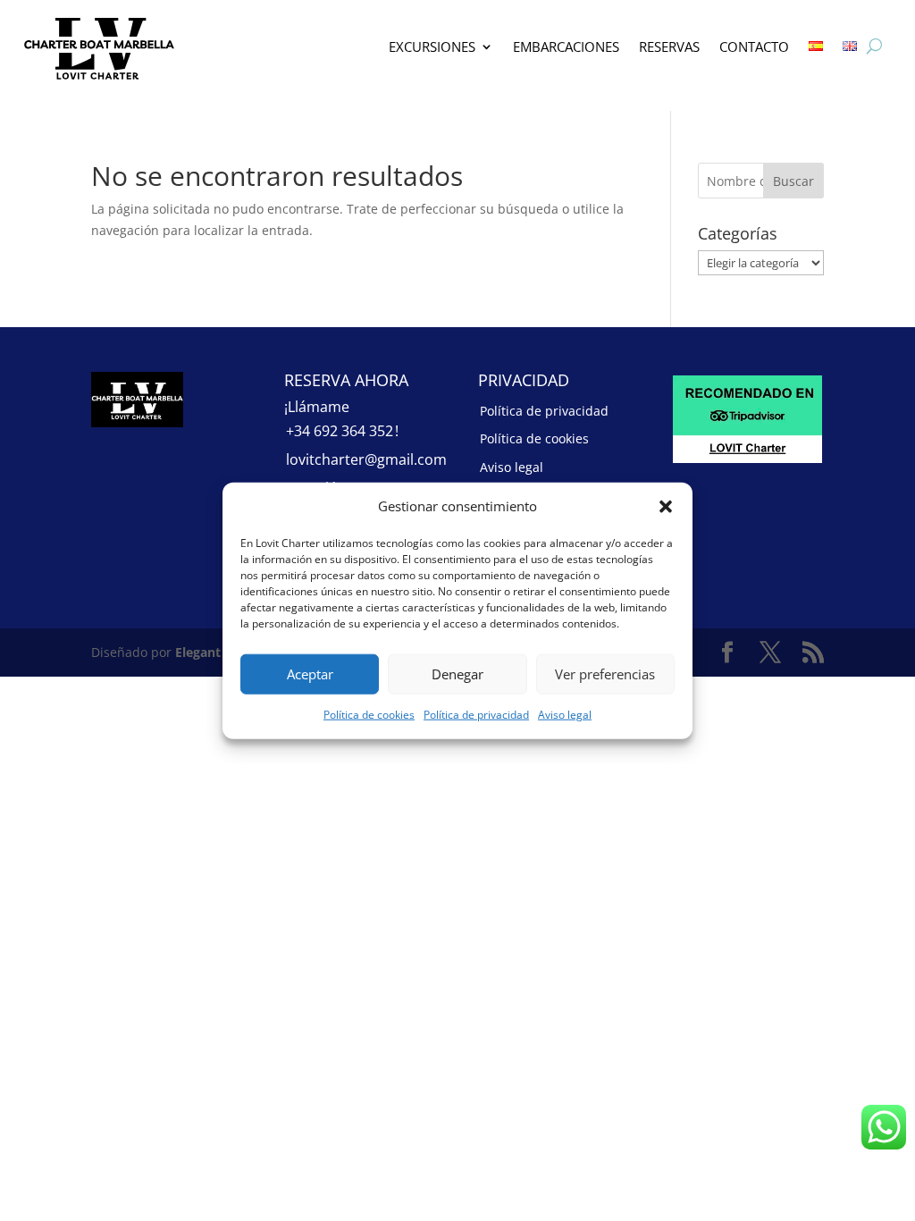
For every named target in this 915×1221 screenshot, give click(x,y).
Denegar (457, 674)
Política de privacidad (476, 714)
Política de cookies (369, 714)
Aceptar (310, 674)
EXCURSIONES (432, 46)
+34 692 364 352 (339, 431)
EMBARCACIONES (566, 46)
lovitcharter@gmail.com (366, 459)
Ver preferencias (605, 674)
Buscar (793, 181)
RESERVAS (669, 46)
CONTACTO (754, 46)
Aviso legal (565, 714)
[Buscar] (874, 46)
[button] (666, 507)
